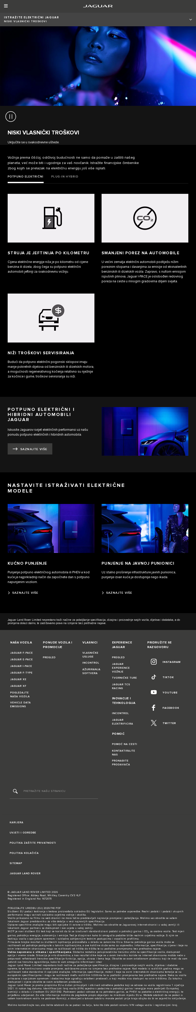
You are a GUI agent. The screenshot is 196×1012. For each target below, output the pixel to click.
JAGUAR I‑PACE (21, 666)
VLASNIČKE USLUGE (90, 654)
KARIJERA (16, 822)
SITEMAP (16, 863)
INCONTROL (90, 662)
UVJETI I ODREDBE (23, 832)
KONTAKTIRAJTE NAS (123, 752)
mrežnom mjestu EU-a (128, 995)
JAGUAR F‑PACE (21, 652)
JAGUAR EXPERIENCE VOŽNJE (121, 668)
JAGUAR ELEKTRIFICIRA (122, 721)
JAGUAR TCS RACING (121, 686)
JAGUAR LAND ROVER (25, 873)
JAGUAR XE (18, 679)
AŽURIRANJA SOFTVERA (91, 671)
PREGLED (49, 657)
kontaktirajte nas (29, 1005)
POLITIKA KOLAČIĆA (24, 853)
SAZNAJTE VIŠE (33, 449)
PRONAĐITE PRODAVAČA (121, 762)
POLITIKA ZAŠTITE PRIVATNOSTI (33, 842)
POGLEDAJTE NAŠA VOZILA (20, 694)
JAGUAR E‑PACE (21, 659)
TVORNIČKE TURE (124, 677)
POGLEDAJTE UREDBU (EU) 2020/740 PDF (34, 908)
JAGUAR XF (18, 686)
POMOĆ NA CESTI (124, 744)
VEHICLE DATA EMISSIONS (20, 704)
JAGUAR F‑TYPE (21, 672)
